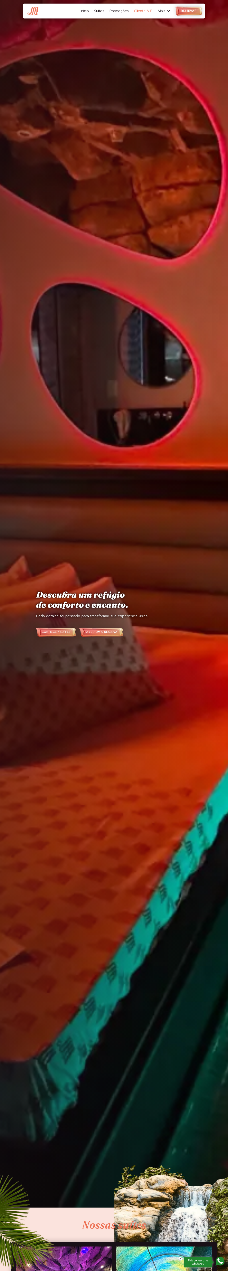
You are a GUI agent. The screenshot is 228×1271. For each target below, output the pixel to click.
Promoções (119, 11)
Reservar (188, 10)
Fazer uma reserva (101, 632)
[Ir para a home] (32, 11)
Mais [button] (162, 11)
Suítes (99, 11)
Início (85, 11)
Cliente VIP (143, 11)
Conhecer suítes (55, 632)
